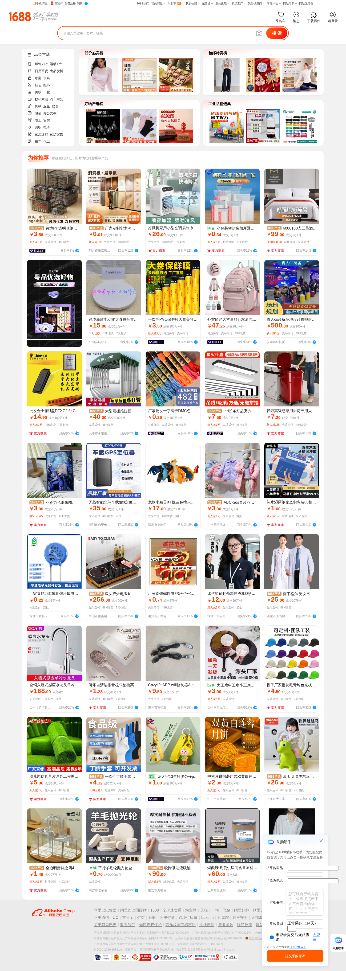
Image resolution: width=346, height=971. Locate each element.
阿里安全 (240, 918)
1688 (154, 910)
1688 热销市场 (33, 16)
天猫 (204, 910)
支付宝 (127, 918)
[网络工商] (121, 957)
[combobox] (291, 929)
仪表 (55, 106)
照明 (38, 127)
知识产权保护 (150, 925)
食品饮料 (56, 71)
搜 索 (277, 33)
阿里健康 (167, 918)
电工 (38, 120)
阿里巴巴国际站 (133, 910)
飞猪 (226, 910)
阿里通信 (101, 918)
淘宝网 (191, 910)
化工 (46, 141)
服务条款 (225, 925)
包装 (38, 113)
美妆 (38, 92)
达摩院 (223, 918)
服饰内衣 (41, 64)
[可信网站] (141, 957)
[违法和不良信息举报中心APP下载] (207, 957)
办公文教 (49, 113)
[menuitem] (50, 62)
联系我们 (127, 925)
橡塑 (38, 141)
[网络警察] (102, 957)
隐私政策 (244, 925)
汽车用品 (56, 99)
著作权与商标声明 (180, 925)
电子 (46, 127)
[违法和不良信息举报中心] (173, 957)
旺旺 (152, 918)
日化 (46, 92)
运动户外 (56, 64)
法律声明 (206, 925)
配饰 (46, 85)
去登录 (316, 937)
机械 (38, 106)
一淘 (215, 910)
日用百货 (41, 71)
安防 (46, 120)
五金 (46, 106)
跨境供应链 (188, 918)
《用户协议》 (298, 947)
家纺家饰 (56, 134)
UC (115, 918)
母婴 (38, 78)
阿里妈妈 (241, 910)
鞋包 (38, 85)
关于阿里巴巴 (105, 925)
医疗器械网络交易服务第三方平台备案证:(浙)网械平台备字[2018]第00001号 (141, 932)
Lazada (207, 918)
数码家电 (41, 99)
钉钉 (141, 918)
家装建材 (41, 134)
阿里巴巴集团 (105, 910)
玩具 (46, 78)
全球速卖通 (172, 910)
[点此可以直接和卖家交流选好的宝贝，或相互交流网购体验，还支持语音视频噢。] (77, 250)
